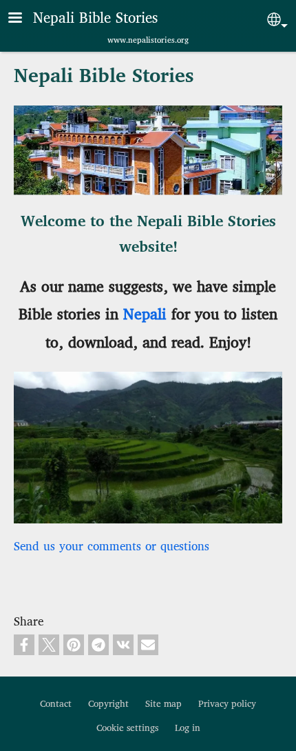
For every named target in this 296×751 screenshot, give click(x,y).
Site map (163, 704)
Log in (187, 728)
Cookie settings (127, 728)
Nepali (145, 315)
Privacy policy (227, 704)
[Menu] (23, 19)
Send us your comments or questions (111, 547)
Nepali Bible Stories (95, 19)
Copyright (108, 704)
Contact (56, 704)
